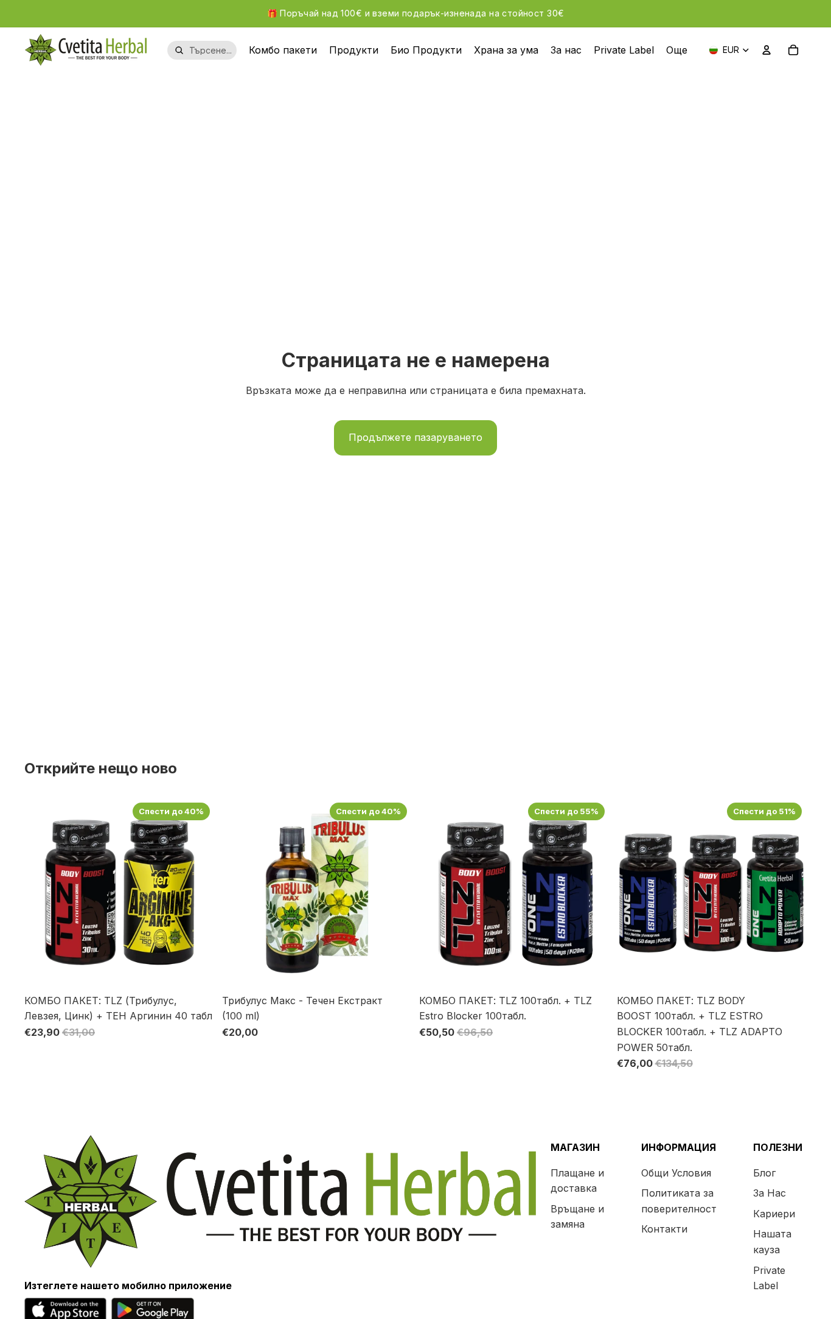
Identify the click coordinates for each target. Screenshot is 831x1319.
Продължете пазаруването (415, 437)
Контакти (664, 1229)
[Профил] (766, 50)
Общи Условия (676, 1173)
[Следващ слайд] (196, 893)
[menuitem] (677, 50)
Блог (764, 1173)
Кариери (774, 1214)
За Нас (769, 1193)
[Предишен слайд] (42, 893)
